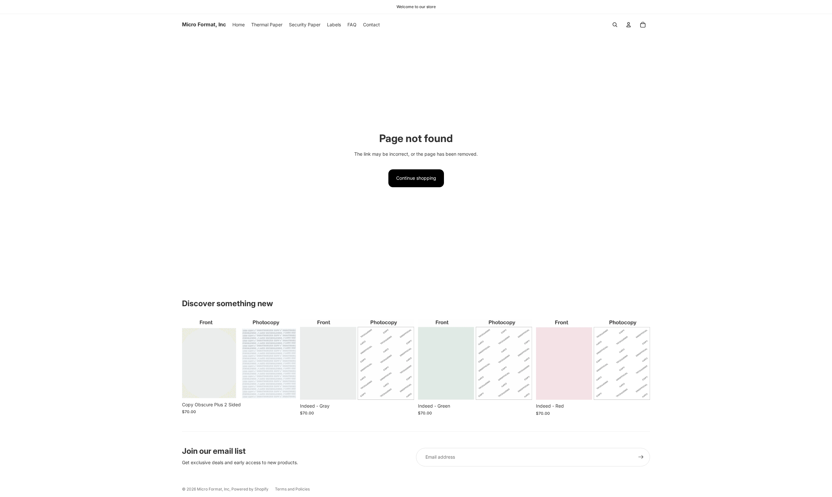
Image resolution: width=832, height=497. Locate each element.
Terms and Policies (292, 489)
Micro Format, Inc (213, 489)
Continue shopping (416, 178)
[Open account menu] (628, 25)
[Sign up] (641, 457)
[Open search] (615, 25)
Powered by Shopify (249, 489)
